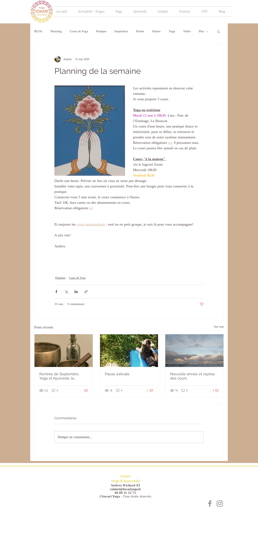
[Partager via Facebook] (56, 292)
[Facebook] (210, 503)
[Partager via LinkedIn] (76, 292)
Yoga (172, 31)
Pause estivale (117, 374)
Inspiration (121, 31)
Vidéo (187, 31)
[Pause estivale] (129, 350)
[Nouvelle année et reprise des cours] (194, 350)
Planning (56, 31)
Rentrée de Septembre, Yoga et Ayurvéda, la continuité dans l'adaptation (63, 376)
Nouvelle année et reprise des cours (192, 376)
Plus (201, 31)
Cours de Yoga (79, 31)
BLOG (38, 31)
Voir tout (219, 326)
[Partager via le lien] (86, 292)
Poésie (140, 31)
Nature (156, 31)
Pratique (101, 31)
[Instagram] (219, 503)
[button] (121, 12)
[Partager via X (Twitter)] (66, 292)
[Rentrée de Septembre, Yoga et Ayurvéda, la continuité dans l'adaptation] (63, 350)
